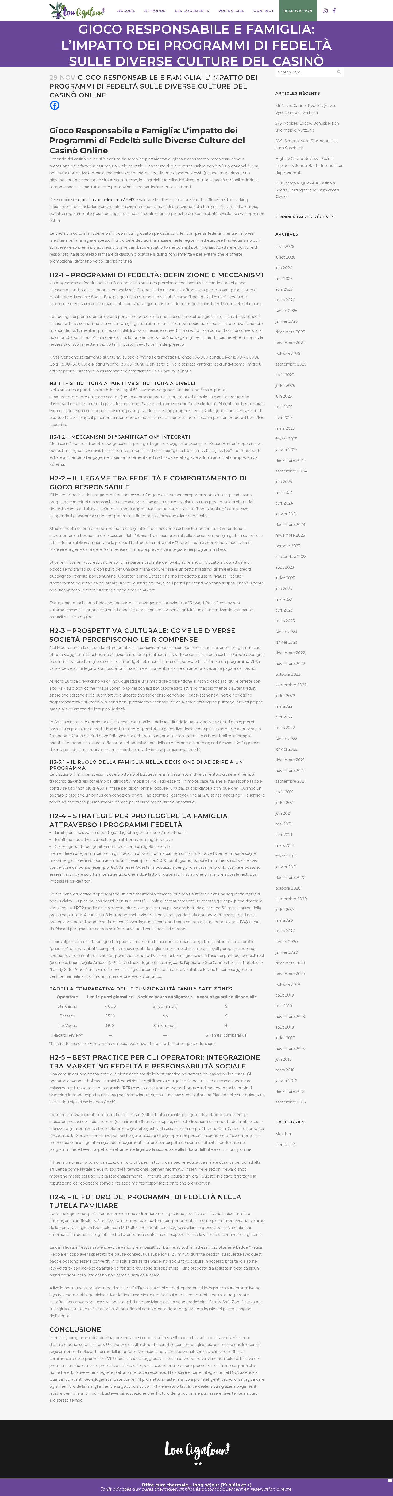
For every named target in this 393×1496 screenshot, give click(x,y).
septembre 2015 (290, 1102)
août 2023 (284, 567)
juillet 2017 (285, 1038)
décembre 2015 (289, 1091)
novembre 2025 (290, 342)
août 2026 (284, 246)
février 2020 (286, 941)
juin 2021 (283, 813)
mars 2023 (285, 620)
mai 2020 (284, 920)
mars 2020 (285, 931)
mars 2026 (285, 300)
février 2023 (286, 631)
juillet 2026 (285, 257)
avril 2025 (283, 417)
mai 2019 (283, 1005)
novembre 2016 (290, 1048)
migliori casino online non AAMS (104, 199)
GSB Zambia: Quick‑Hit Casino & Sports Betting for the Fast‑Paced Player (307, 190)
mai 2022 (283, 706)
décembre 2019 (290, 963)
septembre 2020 (291, 899)
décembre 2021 (290, 759)
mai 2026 (283, 278)
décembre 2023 (290, 524)
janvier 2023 (286, 642)
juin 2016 (283, 1059)
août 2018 (284, 1027)
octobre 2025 (287, 353)
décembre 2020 (290, 877)
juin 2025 (283, 396)
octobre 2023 (287, 546)
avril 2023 (284, 610)
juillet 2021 (285, 802)
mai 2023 (283, 599)
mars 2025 (285, 428)
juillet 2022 (285, 695)
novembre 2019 (290, 973)
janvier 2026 (286, 321)
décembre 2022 (290, 653)
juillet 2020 (285, 909)
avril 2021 (283, 834)
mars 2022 (285, 727)
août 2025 (284, 374)
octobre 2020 (288, 888)
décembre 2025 (290, 332)
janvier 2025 (286, 449)
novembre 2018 (290, 1016)
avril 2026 (284, 289)
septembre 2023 (290, 556)
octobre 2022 (287, 674)
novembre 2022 (290, 663)
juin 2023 (283, 588)
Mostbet (283, 1134)
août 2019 (284, 995)
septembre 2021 (290, 781)
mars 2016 (284, 1070)
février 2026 (286, 310)
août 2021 (284, 792)
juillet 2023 (285, 578)
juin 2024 (283, 481)
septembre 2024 (291, 471)
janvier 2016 (286, 1080)
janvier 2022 (286, 749)
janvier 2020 (286, 952)
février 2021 (286, 856)
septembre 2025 (290, 364)
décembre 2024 (290, 460)
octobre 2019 (287, 984)
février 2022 (286, 738)
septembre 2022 (290, 685)
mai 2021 (283, 824)
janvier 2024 (286, 514)
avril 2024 (284, 503)
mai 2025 (283, 407)
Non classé (285, 1144)
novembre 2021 (290, 770)
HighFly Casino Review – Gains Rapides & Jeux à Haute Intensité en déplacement (309, 165)
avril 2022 (284, 717)
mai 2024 (284, 492)
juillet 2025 (285, 385)
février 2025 (286, 439)
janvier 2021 (286, 866)
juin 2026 (283, 268)
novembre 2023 (290, 535)
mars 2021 (284, 845)
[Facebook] (54, 105)
